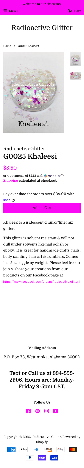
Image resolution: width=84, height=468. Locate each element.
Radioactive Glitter (42, 28)
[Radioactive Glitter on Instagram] (46, 412)
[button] (42, 176)
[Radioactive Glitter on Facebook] (28, 412)
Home (7, 46)
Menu (13, 11)
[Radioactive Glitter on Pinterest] (37, 412)
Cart (77, 11)
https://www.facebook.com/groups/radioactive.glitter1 (41, 281)
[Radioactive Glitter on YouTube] (55, 412)
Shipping (10, 181)
